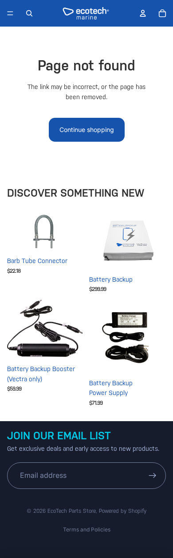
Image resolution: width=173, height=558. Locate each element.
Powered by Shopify (122, 511)
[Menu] (10, 13)
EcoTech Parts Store (71, 511)
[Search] (29, 13)
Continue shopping (86, 129)
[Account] (143, 13)
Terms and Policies (86, 529)
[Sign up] (152, 475)
